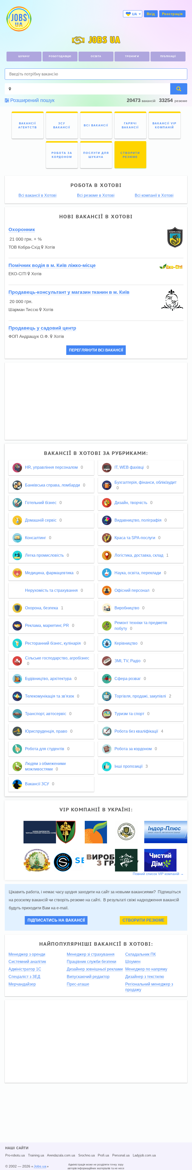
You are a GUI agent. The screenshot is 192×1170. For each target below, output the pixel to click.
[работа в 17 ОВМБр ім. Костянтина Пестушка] (66, 832)
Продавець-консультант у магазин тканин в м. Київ (69, 292)
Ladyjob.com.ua (144, 1155)
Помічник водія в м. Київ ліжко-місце (52, 265)
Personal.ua (121, 1155)
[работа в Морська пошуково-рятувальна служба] (41, 832)
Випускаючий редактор (88, 976)
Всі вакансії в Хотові (37, 195)
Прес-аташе (78, 984)
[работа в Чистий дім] (160, 860)
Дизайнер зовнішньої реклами (95, 969)
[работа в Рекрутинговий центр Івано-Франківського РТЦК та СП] (126, 832)
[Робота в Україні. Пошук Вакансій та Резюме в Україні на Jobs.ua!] (18, 19)
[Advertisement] (96, 401)
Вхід (151, 14)
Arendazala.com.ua (61, 1155)
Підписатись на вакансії (56, 920)
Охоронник (21, 229)
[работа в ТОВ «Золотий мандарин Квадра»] (96, 832)
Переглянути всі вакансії (96, 350)
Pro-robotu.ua (15, 1155)
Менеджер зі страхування (90, 954)
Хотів (50, 247)
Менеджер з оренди (26, 954)
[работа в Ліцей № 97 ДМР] (37, 860)
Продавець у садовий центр (42, 328)
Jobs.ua (40, 1166)
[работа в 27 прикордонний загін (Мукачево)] (126, 860)
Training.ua (36, 1155)
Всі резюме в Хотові (95, 195)
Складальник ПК (140, 954)
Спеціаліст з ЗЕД (24, 976)
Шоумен (132, 961)
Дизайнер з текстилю (144, 976)
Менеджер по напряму (146, 969)
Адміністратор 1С (24, 969)
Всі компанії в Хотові (154, 195)
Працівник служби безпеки (91, 961)
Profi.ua (103, 1155)
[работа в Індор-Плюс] (167, 832)
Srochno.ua (86, 1155)
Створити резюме (143, 920)
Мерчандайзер (22, 984)
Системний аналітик (27, 961)
